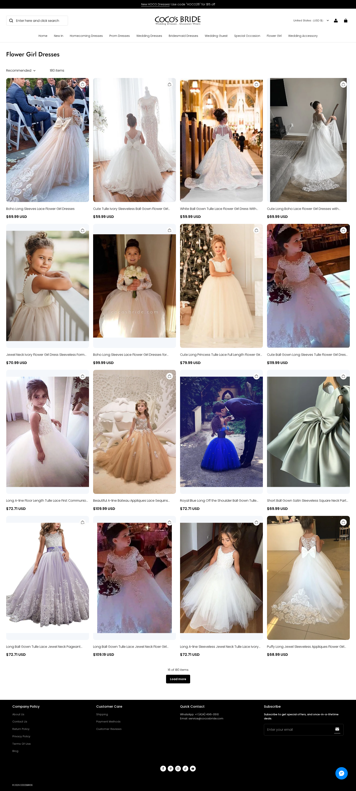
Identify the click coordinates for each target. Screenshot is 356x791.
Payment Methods (108, 722)
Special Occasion (247, 36)
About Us (18, 714)
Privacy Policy (21, 736)
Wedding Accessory (303, 36)
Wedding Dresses (149, 36)
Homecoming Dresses (86, 36)
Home (43, 36)
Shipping (102, 714)
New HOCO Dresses (155, 4)
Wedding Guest (216, 36)
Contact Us (19, 722)
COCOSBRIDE (26, 785)
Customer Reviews (109, 729)
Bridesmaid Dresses (183, 36)
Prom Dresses (119, 36)
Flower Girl (274, 36)
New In (58, 36)
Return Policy (20, 729)
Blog (15, 751)
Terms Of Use (21, 744)
